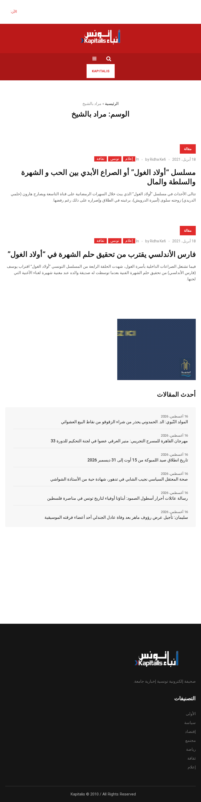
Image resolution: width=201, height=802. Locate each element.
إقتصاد (190, 731)
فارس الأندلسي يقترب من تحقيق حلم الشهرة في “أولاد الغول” (102, 254)
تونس (114, 158)
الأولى (191, 714)
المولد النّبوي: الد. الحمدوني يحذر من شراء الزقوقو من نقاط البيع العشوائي (124, 422)
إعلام (129, 158)
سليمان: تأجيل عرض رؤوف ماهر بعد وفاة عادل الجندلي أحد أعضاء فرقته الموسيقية (116, 517)
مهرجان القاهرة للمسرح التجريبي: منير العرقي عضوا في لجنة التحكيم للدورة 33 (119, 441)
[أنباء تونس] (100, 37)
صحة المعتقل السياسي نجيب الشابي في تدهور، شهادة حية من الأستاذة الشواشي (119, 479)
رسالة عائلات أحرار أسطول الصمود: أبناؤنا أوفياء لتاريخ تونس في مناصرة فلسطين (117, 498)
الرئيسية (112, 104)
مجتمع (190, 740)
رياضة (191, 749)
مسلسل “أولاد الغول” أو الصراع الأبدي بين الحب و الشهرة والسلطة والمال (108, 177)
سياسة (190, 723)
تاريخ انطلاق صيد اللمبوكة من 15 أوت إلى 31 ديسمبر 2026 (137, 460)
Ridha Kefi (158, 159)
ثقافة (100, 158)
